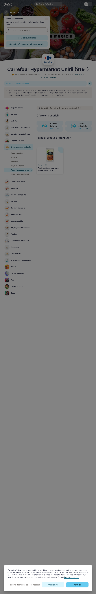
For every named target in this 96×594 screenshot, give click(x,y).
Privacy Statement (71, 577)
